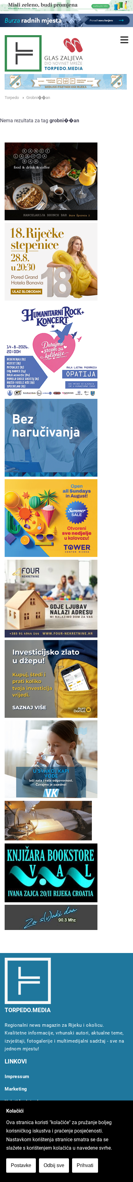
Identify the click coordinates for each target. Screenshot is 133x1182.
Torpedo (12, 97)
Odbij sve (54, 1165)
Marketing (16, 1089)
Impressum (17, 1076)
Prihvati (85, 1165)
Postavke (21, 1165)
